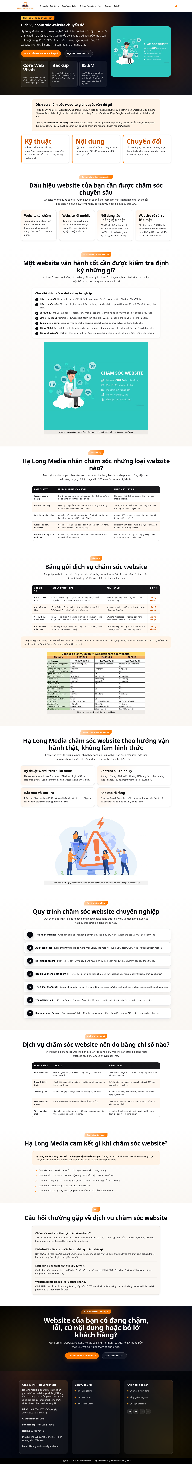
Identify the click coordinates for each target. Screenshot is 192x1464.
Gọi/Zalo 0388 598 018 (78, 53)
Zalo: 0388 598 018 (114, 1355)
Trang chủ (44, 6)
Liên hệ (117, 6)
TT (136, 1411)
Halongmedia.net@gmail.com (44, 1446)
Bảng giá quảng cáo (139, 1397)
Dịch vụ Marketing (88, 6)
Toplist (108, 6)
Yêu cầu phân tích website (82, 1355)
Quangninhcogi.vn (138, 1403)
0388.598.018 (37, 1430)
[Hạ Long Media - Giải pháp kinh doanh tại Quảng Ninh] (25, 6)
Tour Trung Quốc (69, 6)
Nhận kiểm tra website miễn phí (41, 53)
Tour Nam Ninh (84, 1397)
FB (130, 1411)
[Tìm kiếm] (176, 5)
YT (148, 1411)
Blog (99, 6)
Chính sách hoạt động (139, 1390)
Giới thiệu (54, 6)
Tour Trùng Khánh (85, 1403)
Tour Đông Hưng (84, 1390)
